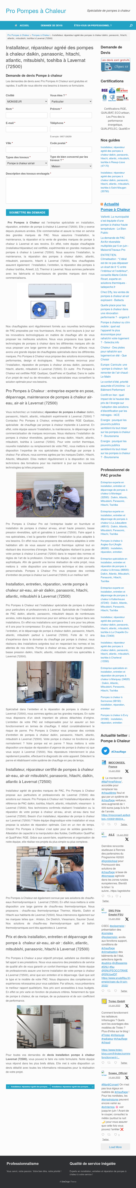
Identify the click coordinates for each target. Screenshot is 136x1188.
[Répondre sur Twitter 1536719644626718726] (104, 991)
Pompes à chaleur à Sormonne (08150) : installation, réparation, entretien (113, 702)
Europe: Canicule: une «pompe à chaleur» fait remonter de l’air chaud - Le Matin (115, 370)
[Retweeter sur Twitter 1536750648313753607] (110, 824)
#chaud (106, 1042)
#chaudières (109, 793)
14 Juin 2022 (114, 770)
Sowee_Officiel (117, 1073)
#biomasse (108, 876)
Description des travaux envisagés (28, 173)
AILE (111, 835)
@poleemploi (109, 937)
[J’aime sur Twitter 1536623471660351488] (116, 1063)
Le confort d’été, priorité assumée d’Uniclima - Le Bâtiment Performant (115, 386)
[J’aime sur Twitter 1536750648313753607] (116, 824)
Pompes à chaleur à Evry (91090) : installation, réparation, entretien (114, 718)
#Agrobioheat (109, 861)
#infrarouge (117, 1035)
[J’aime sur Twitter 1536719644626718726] (116, 991)
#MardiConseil (110, 1084)
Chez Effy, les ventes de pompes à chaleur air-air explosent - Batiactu (115, 296)
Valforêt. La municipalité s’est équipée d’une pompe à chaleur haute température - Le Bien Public (115, 224)
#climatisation (110, 952)
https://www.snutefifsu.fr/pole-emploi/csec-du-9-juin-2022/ (119, 981)
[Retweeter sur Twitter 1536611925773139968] (110, 1134)
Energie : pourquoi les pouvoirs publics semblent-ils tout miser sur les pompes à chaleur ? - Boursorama (115, 428)
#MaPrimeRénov (111, 781)
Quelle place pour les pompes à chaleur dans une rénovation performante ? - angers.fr (115, 311)
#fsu (111, 967)
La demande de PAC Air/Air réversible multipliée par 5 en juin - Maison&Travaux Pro (115, 244)
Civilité (10, 95)
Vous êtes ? (58, 95)
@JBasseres (119, 963)
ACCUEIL (24, 25)
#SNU (105, 967)
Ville (9, 143)
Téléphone (57, 123)
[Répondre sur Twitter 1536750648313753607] (104, 824)
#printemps (108, 1107)
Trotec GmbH (116, 1001)
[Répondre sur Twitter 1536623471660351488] (104, 1063)
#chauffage (108, 800)
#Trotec (106, 1035)
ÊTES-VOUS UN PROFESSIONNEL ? (93, 25)
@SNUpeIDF (109, 974)
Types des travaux (18, 157)
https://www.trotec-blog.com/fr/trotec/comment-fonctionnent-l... (118, 1053)
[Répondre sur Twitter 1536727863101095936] (104, 896)
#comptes (107, 933)
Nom (9, 109)
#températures (110, 1099)
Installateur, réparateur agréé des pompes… (28, 1086)
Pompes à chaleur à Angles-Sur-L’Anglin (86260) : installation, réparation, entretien (112, 546)
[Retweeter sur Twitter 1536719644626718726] (110, 991)
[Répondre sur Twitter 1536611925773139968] (104, 1134)
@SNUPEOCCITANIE (115, 970)
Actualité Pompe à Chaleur (115, 206)
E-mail (10, 123)
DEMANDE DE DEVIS (52, 25)
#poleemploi (117, 926)
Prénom (56, 109)
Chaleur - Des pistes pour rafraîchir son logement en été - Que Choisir (114, 353)
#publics (106, 963)
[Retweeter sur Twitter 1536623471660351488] (110, 1063)
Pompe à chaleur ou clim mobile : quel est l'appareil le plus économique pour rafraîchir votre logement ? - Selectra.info (115, 332)
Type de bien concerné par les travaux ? (69, 158)
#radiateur (107, 1039)
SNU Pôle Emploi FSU (115, 912)
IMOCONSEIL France (116, 764)
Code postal (58, 143)
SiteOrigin (66, 1181)
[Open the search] (131, 25)
